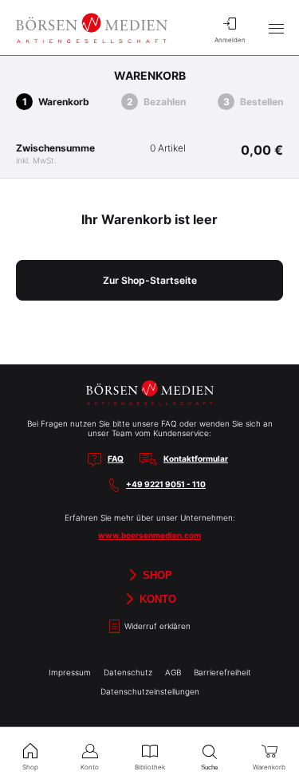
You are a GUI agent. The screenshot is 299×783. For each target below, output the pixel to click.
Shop (156, 574)
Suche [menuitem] (209, 767)
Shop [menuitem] (30, 767)
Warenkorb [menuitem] (269, 767)
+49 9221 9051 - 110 (166, 484)
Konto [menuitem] (90, 767)
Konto (156, 598)
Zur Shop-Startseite (150, 280)
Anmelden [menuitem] (230, 40)
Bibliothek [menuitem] (150, 767)
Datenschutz (128, 672)
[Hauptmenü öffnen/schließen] (276, 28)
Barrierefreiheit (222, 672)
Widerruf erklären (156, 626)
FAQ (116, 458)
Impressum (70, 672)
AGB (173, 672)
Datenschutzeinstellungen (149, 691)
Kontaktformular (195, 458)
